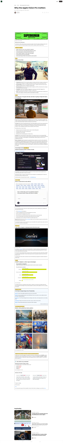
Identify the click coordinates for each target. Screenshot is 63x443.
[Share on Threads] (46, 12)
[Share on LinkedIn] (48, 12)
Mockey (16, 302)
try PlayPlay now (33, 177)
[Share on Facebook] (42, 12)
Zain (16, 386)
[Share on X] (44, 12)
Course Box (17, 300)
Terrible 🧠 (18, 368)
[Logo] (1, 1)
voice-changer (28, 219)
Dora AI (16, 293)
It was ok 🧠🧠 (18, 367)
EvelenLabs (20, 211)
